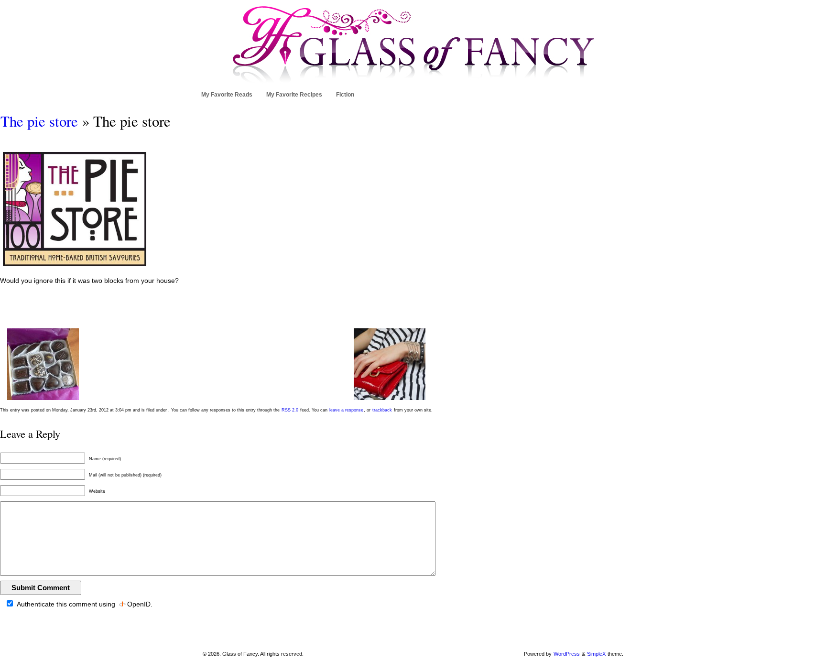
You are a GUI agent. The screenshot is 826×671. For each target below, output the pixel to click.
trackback (382, 410)
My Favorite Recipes (294, 94)
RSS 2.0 (290, 410)
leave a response (346, 410)
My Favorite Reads (226, 94)
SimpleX (596, 654)
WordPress (567, 654)
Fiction (345, 94)
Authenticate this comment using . (83, 604)
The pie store (39, 121)
